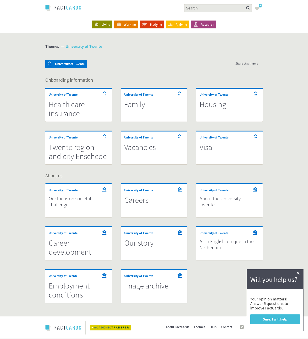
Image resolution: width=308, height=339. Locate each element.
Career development (70, 247)
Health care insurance (67, 109)
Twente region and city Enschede (78, 152)
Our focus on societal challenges (70, 202)
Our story (139, 242)
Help (213, 327)
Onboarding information (69, 80)
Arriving (181, 24)
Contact (226, 327)
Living (105, 24)
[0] (258, 10)
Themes (52, 46)
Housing (213, 104)
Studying (155, 24)
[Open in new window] (114, 327)
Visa (206, 147)
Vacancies (140, 147)
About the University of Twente (223, 202)
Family (134, 104)
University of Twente (84, 46)
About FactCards (177, 327)
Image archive (146, 285)
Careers (136, 200)
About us (53, 176)
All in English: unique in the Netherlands (227, 244)
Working (130, 24)
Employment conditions (69, 290)
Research (207, 24)
